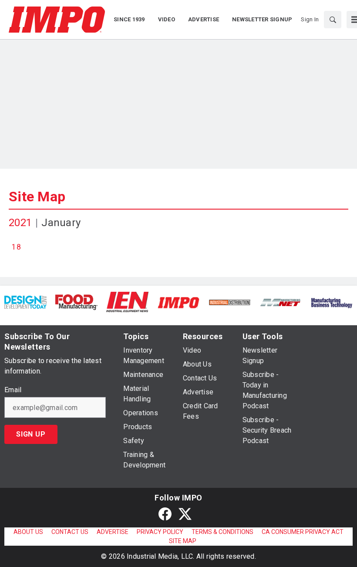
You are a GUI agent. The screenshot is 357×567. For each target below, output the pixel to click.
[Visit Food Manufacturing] (76, 301)
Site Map (37, 196)
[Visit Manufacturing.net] (280, 302)
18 (16, 247)
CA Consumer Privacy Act (303, 531)
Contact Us (69, 531)
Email (12, 390)
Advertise (112, 531)
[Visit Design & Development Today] (25, 301)
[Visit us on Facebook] (165, 513)
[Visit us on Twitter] (185, 513)
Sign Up (31, 434)
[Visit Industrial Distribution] (230, 302)
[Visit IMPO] (178, 302)
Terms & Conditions (222, 531)
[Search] (332, 19)
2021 (20, 223)
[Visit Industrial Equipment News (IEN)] (127, 301)
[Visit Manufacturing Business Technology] (331, 302)
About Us (28, 531)
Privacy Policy (160, 531)
